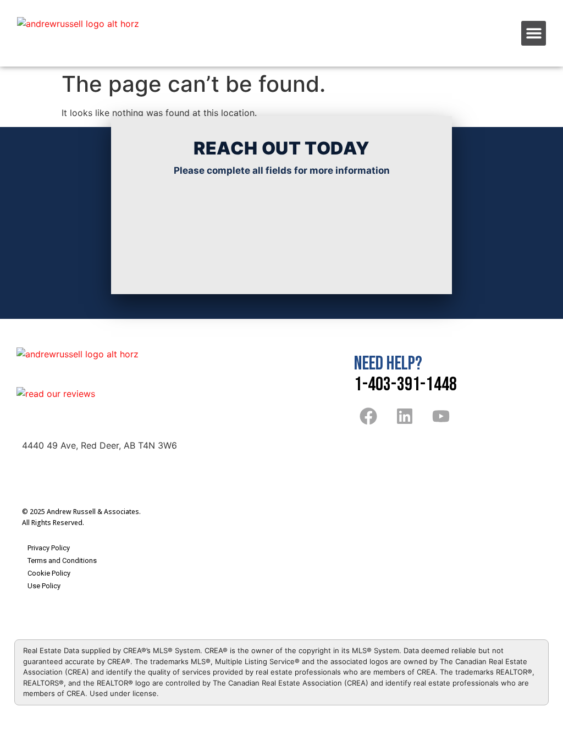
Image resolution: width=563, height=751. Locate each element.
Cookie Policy (48, 573)
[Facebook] (368, 416)
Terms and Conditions (62, 560)
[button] (533, 33)
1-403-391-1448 (405, 384)
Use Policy (43, 586)
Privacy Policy (48, 548)
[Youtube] (441, 416)
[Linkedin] (405, 416)
